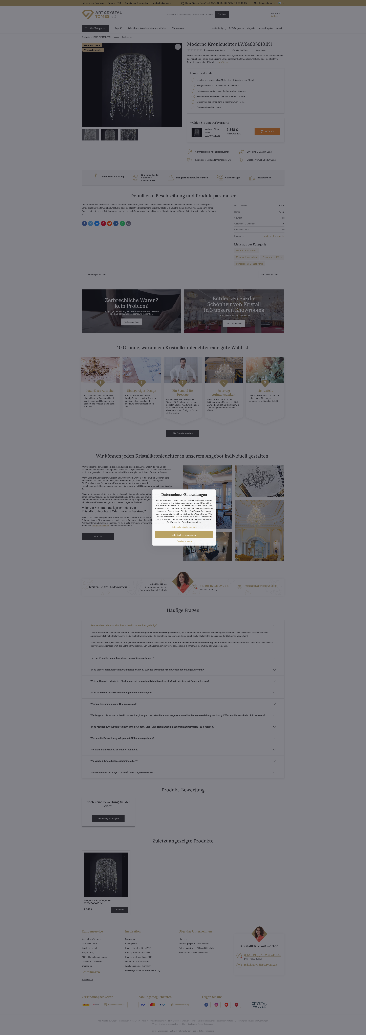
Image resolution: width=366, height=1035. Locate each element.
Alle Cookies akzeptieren (184, 535)
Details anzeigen (184, 541)
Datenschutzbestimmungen (184, 527)
